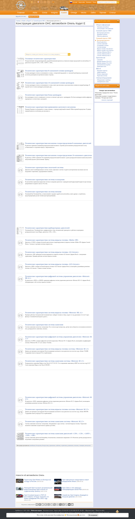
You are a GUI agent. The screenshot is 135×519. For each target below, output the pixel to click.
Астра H (42, 512)
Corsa (44, 13)
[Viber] (54, 504)
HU (83, 510)
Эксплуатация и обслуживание (105, 28)
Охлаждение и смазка (102, 45)
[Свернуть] (118, 21)
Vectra (83, 13)
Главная (21, 13)
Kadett (64, 13)
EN (63, 510)
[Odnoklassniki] (45, 504)
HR (74, 510)
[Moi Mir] (48, 504)
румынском (70, 445)
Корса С (71, 512)
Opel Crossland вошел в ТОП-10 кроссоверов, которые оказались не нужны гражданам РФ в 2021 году (36, 497)
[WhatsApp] (57, 504)
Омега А (95, 512)
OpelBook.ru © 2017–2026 (22, 510)
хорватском (64, 445)
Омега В (100, 512)
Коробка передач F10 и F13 (104, 61)
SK (81, 510)
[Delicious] (66, 504)
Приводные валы (101, 66)
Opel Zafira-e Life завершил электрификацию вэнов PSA (75, 488)
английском (32, 445)
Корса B (57, 512)
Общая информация (103, 25)
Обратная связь (89, 510)
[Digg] (69, 504)
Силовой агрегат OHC (103, 38)
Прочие (103, 13)
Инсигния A (78, 512)
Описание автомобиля (103, 27)
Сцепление (100, 59)
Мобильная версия (36, 510)
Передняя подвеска (102, 70)
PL (78, 510)
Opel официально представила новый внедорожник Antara (75, 480)
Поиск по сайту (100, 510)
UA (70, 510)
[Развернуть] (118, 85)
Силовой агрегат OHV (103, 31)
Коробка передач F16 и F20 (104, 63)
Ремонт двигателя (102, 42)
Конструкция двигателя (103, 33)
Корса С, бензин (64, 512)
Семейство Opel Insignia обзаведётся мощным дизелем (75, 496)
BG (65, 510)
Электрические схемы (103, 81)
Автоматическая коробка (103, 65)
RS (72, 510)
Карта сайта (82, 2)
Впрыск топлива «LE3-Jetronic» (105, 50)
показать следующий (107, 100)
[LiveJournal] (60, 504)
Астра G (36, 512)
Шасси (98, 68)
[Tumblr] (63, 504)
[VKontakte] (37, 504)
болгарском (39, 445)
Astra (35, 13)
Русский (75, 2)
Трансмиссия (100, 57)
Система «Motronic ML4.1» (104, 52)
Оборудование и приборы (104, 80)
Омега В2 (106, 512)
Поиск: (95, 2)
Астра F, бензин (19, 512)
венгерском (88, 445)
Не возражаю (93, 515)
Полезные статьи (48, 510)
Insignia (54, 13)
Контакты (88, 2)
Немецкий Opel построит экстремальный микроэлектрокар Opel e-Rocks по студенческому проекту (38, 489)
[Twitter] (42, 504)
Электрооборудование (104, 78)
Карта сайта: (58, 510)
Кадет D (21, 16)
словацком (81, 445)
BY (67, 510)
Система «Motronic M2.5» (104, 55)
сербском (58, 445)
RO (76, 510)
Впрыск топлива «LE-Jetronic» (105, 49)
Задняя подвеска (101, 72)
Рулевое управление (102, 74)
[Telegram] (51, 504)
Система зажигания (102, 43)
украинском (52, 445)
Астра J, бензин (49, 512)
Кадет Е (34, 16)
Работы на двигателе (102, 36)
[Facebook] (39, 504)
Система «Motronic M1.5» (104, 54)
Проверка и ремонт (102, 34)
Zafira (93, 13)
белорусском (45, 445)
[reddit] (72, 504)
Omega (74, 13)
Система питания (101, 47)
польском (76, 445)
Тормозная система (102, 75)
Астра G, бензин (29, 512)
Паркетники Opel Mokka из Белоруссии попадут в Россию (37, 480)
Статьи (112, 13)
